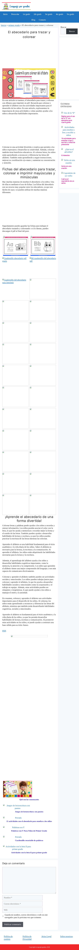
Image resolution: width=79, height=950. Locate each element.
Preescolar (15, 14)
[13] (43, 418)
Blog (33, 20)
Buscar (63, 27)
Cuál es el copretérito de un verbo (67, 181)
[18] (15, 483)
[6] (15, 353)
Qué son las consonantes (29, 800)
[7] (43, 353)
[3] (43, 310)
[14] (15, 440)
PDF (4, 631)
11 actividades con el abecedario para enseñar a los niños (29, 821)
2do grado (37, 14)
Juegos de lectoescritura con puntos (29, 812)
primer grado (14, 25)
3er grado (48, 14)
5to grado (70, 14)
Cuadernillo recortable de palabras (29, 840)
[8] (15, 375)
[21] (43, 504)
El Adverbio (65, 155)
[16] (15, 461)
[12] (15, 418)
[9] (43, 375)
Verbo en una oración (66, 167)
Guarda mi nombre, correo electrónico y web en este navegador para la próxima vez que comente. (26, 916)
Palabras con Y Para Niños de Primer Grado (29, 831)
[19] (43, 483)
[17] (43, 461)
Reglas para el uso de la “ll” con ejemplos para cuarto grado (68, 119)
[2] (15, 310)
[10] (15, 396)
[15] (43, 440)
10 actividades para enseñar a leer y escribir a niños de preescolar (68, 141)
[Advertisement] (29, 54)
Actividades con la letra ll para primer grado (29, 853)
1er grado (26, 14)
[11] (43, 396)
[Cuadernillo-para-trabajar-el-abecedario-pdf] (43, 246)
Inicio (5, 14)
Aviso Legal (46, 936)
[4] (15, 332)
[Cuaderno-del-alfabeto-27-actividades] (15, 246)
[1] (43, 289)
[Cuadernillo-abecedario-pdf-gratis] (15, 267)
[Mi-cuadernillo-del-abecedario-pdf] (43, 267)
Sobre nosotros (66, 936)
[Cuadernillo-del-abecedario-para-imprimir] (15, 289)
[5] (43, 332)
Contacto (42, 20)
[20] (15, 504)
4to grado (59, 14)
